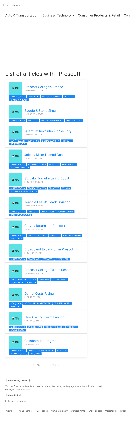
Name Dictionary (59, 410)
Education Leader (72, 235)
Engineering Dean (37, 164)
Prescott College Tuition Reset (47, 270)
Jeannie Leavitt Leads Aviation (47, 202)
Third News (11, 5)
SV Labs (66, 188)
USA (12, 141)
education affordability (23, 283)
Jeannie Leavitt (65, 212)
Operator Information (115, 410)
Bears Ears (33, 97)
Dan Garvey (16, 239)
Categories (42, 410)
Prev (38, 364)
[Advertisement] (46, 46)
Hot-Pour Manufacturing (24, 191)
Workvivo (62, 350)
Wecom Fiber (62, 259)
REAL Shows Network (52, 120)
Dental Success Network (37, 303)
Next (54, 364)
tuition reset (59, 279)
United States (18, 97)
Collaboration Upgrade (41, 341)
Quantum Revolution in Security (47, 131)
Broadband (33, 259)
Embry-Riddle (69, 164)
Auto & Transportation (21, 15)
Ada (19, 303)
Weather (10, 410)
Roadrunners (18, 330)
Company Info (78, 410)
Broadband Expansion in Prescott (49, 249)
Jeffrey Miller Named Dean (44, 155)
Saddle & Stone (74, 120)
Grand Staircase (19, 100)
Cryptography (18, 144)
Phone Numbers (25, 410)
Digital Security (50, 141)
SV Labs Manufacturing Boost (46, 178)
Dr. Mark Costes (62, 303)
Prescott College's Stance (43, 87)
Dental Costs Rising (39, 293)
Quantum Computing (28, 141)
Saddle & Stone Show (40, 111)
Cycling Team (35, 327)
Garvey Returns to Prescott (44, 226)
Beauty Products (37, 188)
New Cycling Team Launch (44, 317)
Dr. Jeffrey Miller (20, 168)
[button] (9, 15)
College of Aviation (21, 215)
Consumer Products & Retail (99, 15)
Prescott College (51, 97)
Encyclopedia (95, 410)
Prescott (69, 97)
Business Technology (58, 15)
